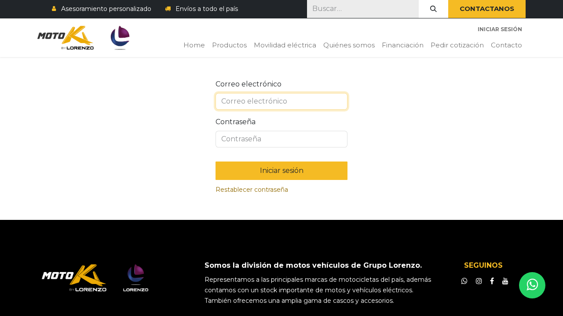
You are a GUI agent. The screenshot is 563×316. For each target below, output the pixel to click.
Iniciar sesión (500, 29)
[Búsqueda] (433, 9)
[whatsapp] (464, 281)
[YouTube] (505, 281)
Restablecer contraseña (252, 190)
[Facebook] (492, 281)
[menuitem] (194, 45)
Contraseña (236, 122)
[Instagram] (479, 281)
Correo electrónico (249, 84)
